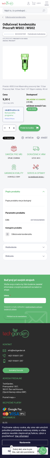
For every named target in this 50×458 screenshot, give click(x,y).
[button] (43, 451)
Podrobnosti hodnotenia (36, 34)
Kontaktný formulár (16, 370)
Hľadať (43, 10)
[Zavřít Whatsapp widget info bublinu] (11, 446)
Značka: (9, 40)
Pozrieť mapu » (9, 397)
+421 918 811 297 (15, 356)
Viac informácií (22, 436)
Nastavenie (25, 442)
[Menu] (46, 3)
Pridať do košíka (27, 128)
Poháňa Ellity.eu (10, 118)
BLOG (5, 423)
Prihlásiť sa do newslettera (17, 316)
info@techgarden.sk (16, 350)
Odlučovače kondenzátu (21, 234)
